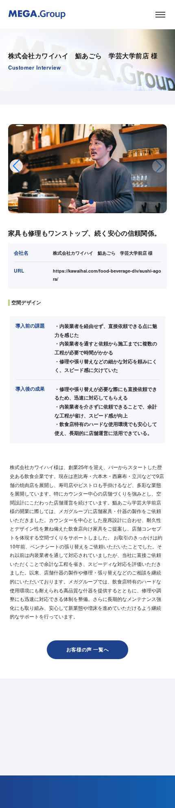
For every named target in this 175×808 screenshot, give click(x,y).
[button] (84, 202)
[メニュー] (160, 14)
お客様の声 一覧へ (87, 649)
